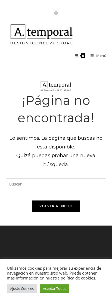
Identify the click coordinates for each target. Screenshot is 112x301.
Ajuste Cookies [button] (22, 288)
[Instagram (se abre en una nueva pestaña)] (56, 13)
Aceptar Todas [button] (54, 288)
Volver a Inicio (56, 205)
